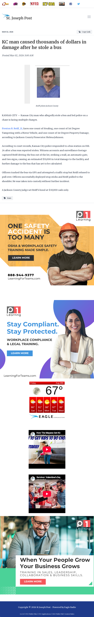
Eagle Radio (70, 607)
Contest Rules (69, 614)
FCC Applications (45, 614)
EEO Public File (57, 614)
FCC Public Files (31, 614)
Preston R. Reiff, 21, (12, 128)
